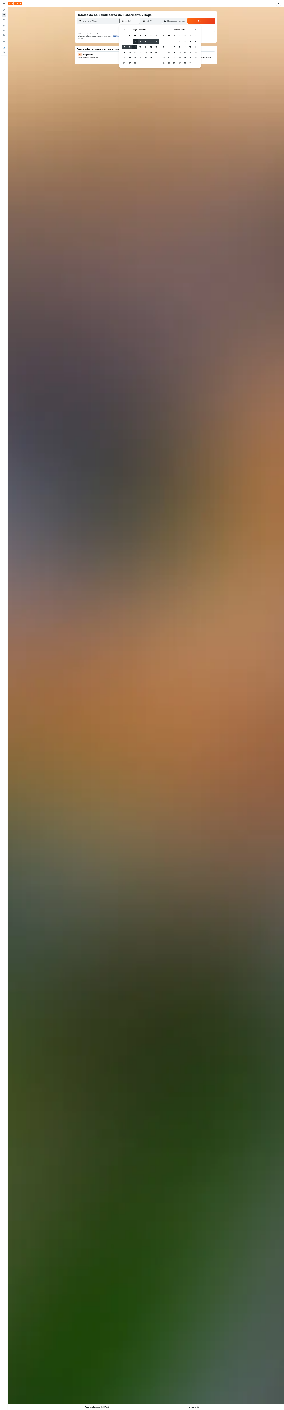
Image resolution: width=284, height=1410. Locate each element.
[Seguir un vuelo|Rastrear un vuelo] (4, 30)
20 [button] (156, 52)
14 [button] (124, 52)
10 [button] (140, 47)
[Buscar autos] (4, 19)
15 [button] (130, 52)
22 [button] (130, 57)
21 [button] (124, 57)
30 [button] (135, 63)
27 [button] (156, 57)
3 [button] (140, 41)
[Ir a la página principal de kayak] (15, 3)
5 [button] (151, 41)
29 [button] (130, 63)
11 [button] (145, 47)
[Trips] (4, 41)
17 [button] (140, 52)
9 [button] (135, 47)
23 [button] (135, 57)
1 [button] (129, 41)
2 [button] (135, 41)
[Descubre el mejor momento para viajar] (4, 35)
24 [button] (140, 57)
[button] (3, 3)
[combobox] (100, 20)
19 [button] (151, 52)
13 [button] (156, 47)
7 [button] (124, 47)
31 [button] (190, 63)
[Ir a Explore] (4, 26)
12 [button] (151, 47)
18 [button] (146, 52)
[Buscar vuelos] (4, 10)
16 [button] (135, 52)
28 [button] (124, 63)
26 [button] (151, 57)
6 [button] (156, 41)
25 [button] (146, 57)
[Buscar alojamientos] (4, 15)
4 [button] (145, 41)
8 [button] (129, 47)
